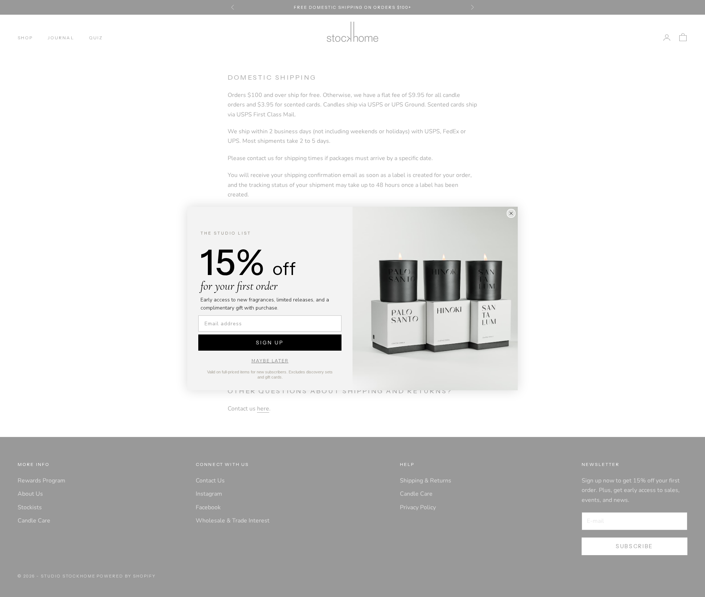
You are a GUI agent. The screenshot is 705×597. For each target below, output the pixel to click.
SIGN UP (270, 342)
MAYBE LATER (270, 361)
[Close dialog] (511, 213)
